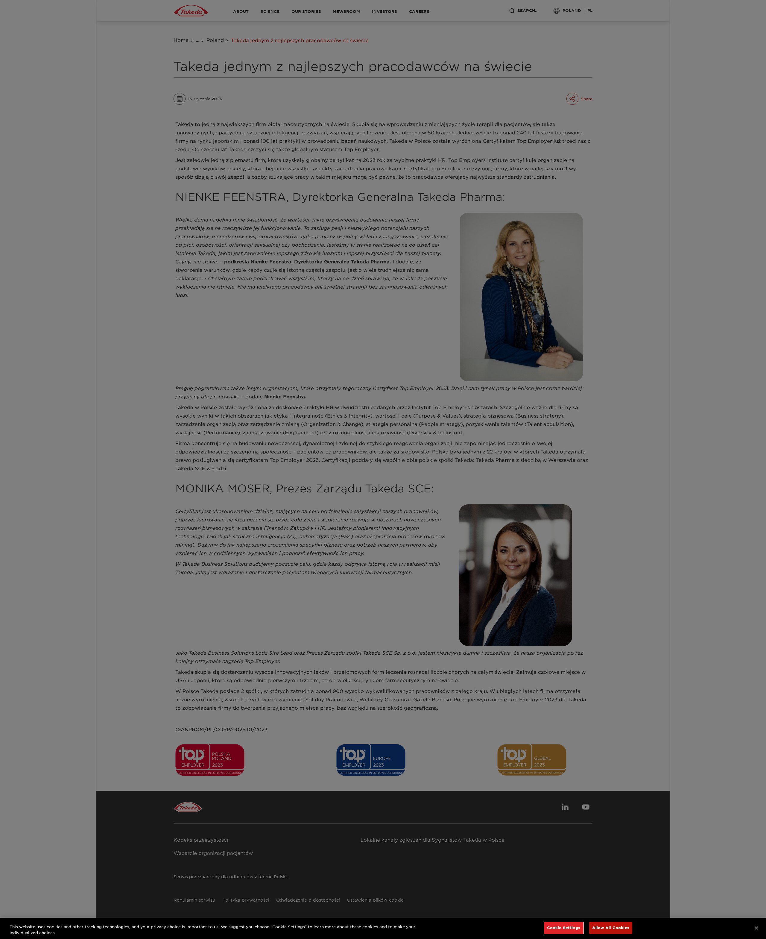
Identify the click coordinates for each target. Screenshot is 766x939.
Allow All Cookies (610, 927)
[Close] (756, 928)
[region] (383, 928)
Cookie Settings (563, 927)
